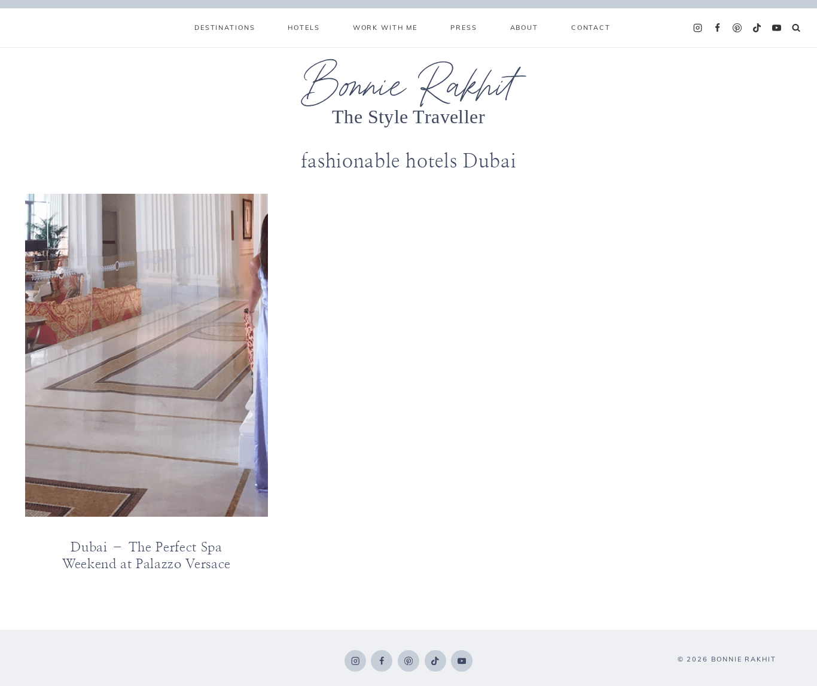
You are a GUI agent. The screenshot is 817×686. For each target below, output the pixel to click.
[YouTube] (777, 28)
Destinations (224, 27)
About (524, 27)
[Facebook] (718, 28)
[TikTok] (757, 28)
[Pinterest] (737, 28)
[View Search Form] (796, 27)
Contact (591, 27)
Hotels (303, 27)
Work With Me (385, 27)
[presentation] (146, 355)
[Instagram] (698, 28)
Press (463, 27)
